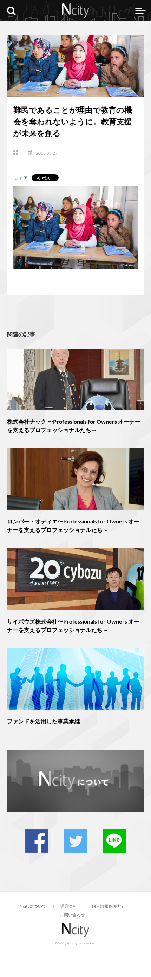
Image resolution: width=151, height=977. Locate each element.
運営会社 (68, 906)
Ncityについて (33, 906)
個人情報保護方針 (108, 906)
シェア (20, 178)
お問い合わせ (72, 914)
